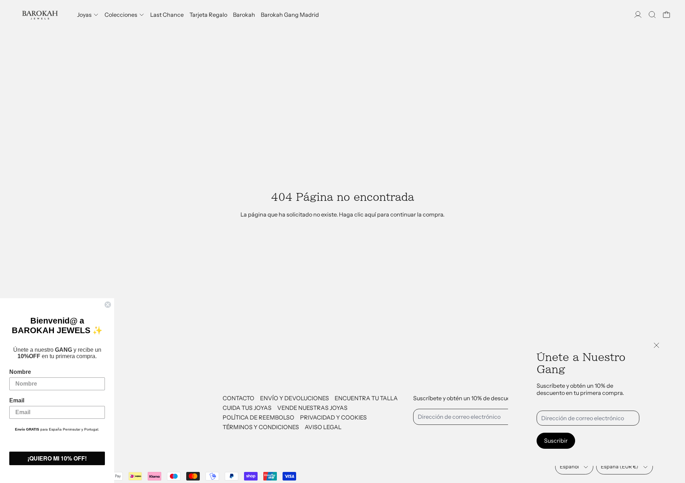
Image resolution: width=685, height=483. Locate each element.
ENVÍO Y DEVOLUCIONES (294, 398)
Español (569, 466)
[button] (652, 14)
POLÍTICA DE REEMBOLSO (258, 417)
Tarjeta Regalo (208, 14)
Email (16, 400)
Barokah (244, 14)
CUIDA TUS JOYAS (247, 407)
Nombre (20, 372)
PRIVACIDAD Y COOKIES (333, 417)
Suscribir (556, 440)
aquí (370, 214)
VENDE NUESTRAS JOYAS (312, 407)
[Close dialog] (107, 304)
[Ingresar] (638, 14)
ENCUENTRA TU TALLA (366, 398)
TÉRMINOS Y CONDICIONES (261, 427)
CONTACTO (238, 398)
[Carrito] (666, 14)
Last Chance (167, 14)
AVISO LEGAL (323, 427)
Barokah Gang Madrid (290, 14)
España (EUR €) (619, 466)
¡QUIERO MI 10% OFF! (57, 458)
